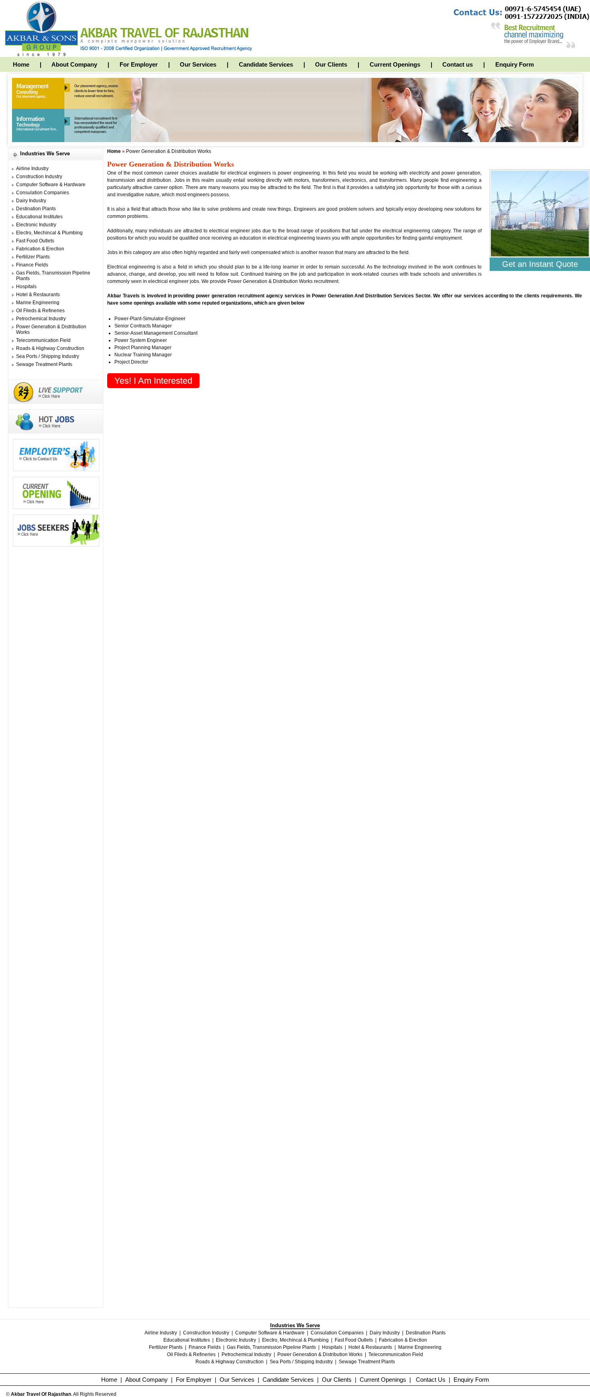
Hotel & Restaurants (38, 294)
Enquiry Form (514, 64)
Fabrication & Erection (40, 249)
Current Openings (395, 64)
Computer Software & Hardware (50, 184)
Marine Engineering (37, 302)
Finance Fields (32, 265)
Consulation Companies (42, 192)
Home (21, 64)
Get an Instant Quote (540, 264)
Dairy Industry (31, 200)
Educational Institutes (39, 217)
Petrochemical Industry (41, 318)
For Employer (139, 64)
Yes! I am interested (153, 381)
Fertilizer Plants (33, 257)
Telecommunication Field (43, 340)
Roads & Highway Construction (50, 348)
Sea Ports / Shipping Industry (47, 356)
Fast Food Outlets (35, 241)
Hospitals (26, 286)
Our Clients (331, 64)
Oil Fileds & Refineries (40, 310)
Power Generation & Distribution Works (319, 1354)
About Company (74, 64)
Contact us (457, 64)
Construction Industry (39, 176)
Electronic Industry (36, 225)
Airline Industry (32, 168)
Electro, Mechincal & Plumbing (49, 233)
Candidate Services (266, 64)
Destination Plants (36, 208)
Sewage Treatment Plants (44, 364)
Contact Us (431, 1379)
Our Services (198, 64)
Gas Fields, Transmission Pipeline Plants (271, 1347)
